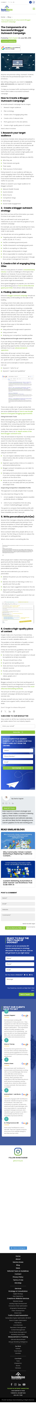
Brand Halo (18, 1313)
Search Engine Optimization (18, 1320)
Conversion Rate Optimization (18, 1306)
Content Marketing (8, 41)
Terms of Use (18, 1280)
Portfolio (18, 1348)
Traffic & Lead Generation (18, 1315)
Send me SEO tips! (29, 923)
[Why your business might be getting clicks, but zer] (18, 1214)
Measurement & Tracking (18, 1337)
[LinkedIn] (11, 2)
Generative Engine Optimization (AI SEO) (18, 1318)
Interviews (18, 1368)
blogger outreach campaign (17, 296)
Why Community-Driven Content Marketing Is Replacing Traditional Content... (17, 854)
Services (18, 1289)
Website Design (18, 1301)
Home (3, 17)
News (18, 1268)
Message (10, 979)
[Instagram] (15, 1384)
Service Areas (18, 1262)
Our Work (18, 1346)
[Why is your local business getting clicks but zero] (18, 1234)
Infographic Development (18, 1308)
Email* (9, 969)
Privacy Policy (18, 1277)
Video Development (18, 1310)
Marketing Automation (18, 1334)
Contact (18, 1274)
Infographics (18, 1363)
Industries (18, 1353)
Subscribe (16, 732)
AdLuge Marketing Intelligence (18, 1342)
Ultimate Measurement (18, 1339)
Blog (9, 17)
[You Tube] (13, 2)
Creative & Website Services (18, 1298)
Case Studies (18, 1351)
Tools (18, 1361)
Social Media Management (18, 1332)
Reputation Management (18, 1327)
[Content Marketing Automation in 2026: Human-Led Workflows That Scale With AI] (18, 870)
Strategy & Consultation (18, 1291)
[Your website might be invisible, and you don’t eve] (18, 1174)
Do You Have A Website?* (14, 975)
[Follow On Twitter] (5, 711)
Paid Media (18, 1322)
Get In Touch (25, 995)
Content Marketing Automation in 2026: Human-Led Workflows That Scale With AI (17, 882)
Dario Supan (13, 38)
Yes (27, 975)
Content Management (18, 1330)
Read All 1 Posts (9, 808)
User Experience (18, 1296)
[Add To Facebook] (8, 2)
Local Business (18, 1325)
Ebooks (18, 1365)
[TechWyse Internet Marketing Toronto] (6, 9)
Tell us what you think (14, 928)
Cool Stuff (18, 1358)
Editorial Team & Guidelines (18, 1271)
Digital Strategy (18, 1294)
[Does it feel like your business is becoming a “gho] (18, 1194)
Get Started (16, 768)
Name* (9, 958)
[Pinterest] (14, 711)
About (18, 1259)
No (32, 975)
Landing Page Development (18, 1303)
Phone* (9, 964)
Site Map (18, 1283)
